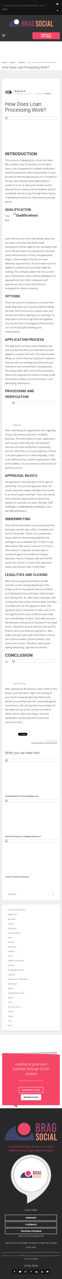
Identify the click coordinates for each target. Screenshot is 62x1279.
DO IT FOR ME (32, 1259)
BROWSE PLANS (31, 1097)
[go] (53, 894)
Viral (10, 1025)
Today (10, 1011)
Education (12, 928)
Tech (10, 1002)
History (11, 965)
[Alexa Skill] (31, 1179)
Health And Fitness (16, 960)
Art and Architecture (16, 909)
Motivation (12, 983)
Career (11, 923)
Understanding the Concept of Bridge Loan (22, 796)
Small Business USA (16, 993)
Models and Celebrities (17, 979)
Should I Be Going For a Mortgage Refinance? (23, 837)
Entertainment (14, 933)
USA (9, 1021)
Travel (10, 1016)
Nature (11, 988)
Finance (48, 94)
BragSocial (12, 914)
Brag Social (20, 91)
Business (11, 919)
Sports (11, 997)
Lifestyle (11, 974)
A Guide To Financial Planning (17, 877)
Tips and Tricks (14, 1007)
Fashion (11, 942)
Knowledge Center (16, 970)
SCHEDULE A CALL (31, 1090)
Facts (10, 937)
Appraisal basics (37, 743)
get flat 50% (31, 6)
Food (10, 956)
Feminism (12, 946)
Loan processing (50, 743)
